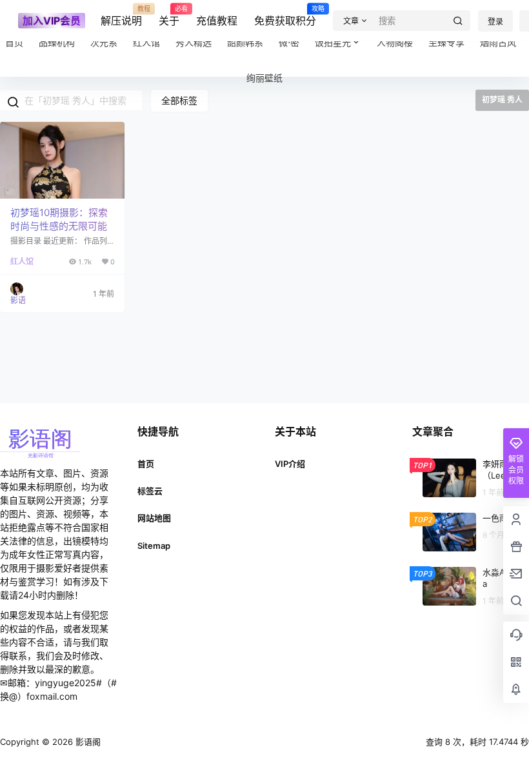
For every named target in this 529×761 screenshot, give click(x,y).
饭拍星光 (333, 42)
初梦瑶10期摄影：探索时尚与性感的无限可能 (59, 219)
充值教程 (216, 20)
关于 (169, 16)
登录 (495, 21)
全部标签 (179, 100)
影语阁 (87, 741)
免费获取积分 (285, 16)
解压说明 (121, 16)
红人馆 (22, 261)
